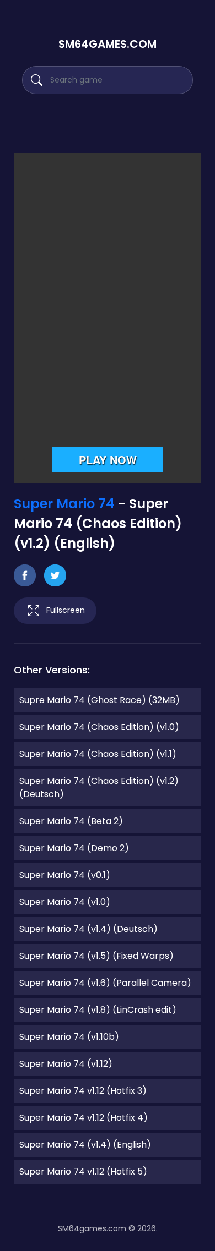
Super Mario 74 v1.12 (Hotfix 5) (83, 1171)
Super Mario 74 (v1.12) (65, 1063)
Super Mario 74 (64, 504)
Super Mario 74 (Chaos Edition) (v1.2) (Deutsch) (99, 787)
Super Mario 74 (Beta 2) (71, 821)
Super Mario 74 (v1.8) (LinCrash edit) (97, 1009)
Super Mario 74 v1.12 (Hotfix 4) (83, 1117)
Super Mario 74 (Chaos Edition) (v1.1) (97, 754)
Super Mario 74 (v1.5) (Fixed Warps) (96, 956)
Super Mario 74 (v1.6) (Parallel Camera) (105, 982)
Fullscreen (65, 610)
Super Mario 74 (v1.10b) (69, 1036)
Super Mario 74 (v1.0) (64, 902)
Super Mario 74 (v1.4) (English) (85, 1144)
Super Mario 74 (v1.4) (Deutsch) (88, 929)
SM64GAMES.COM (107, 44)
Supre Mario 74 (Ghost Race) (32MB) (99, 700)
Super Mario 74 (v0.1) (64, 875)
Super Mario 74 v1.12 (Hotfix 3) (83, 1090)
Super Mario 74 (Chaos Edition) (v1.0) (99, 727)
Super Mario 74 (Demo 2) (74, 848)
